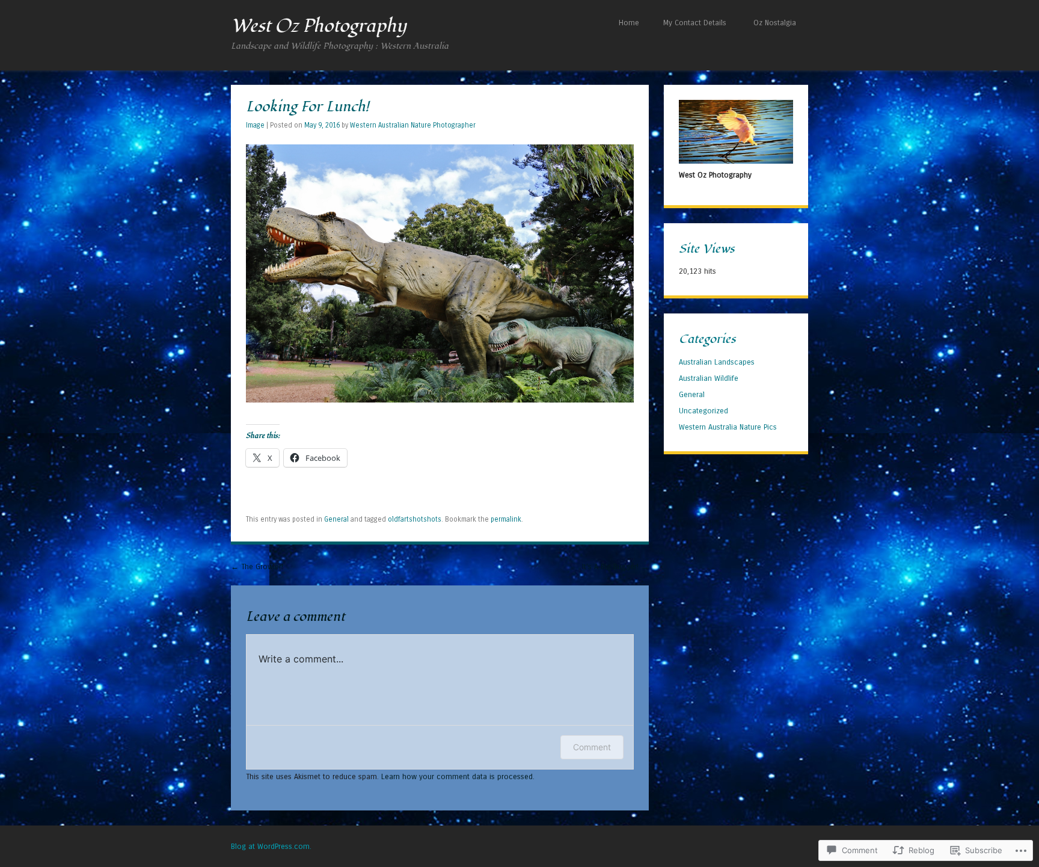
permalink (506, 519)
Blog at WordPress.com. (271, 846)
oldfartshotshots (414, 519)
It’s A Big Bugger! (615, 566)
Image (255, 125)
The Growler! (257, 566)
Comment (592, 747)
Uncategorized (703, 410)
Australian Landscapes (717, 361)
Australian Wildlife (708, 378)
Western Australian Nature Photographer (413, 125)
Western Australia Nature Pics (728, 426)
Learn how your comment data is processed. (458, 776)
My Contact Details (694, 22)
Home (629, 22)
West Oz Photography (318, 26)
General (336, 519)
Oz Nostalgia (774, 22)
